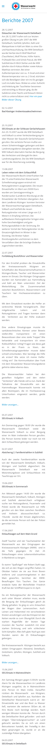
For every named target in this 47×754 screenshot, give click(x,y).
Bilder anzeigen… (10, 404)
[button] (3, 6)
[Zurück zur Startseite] (23, 6)
